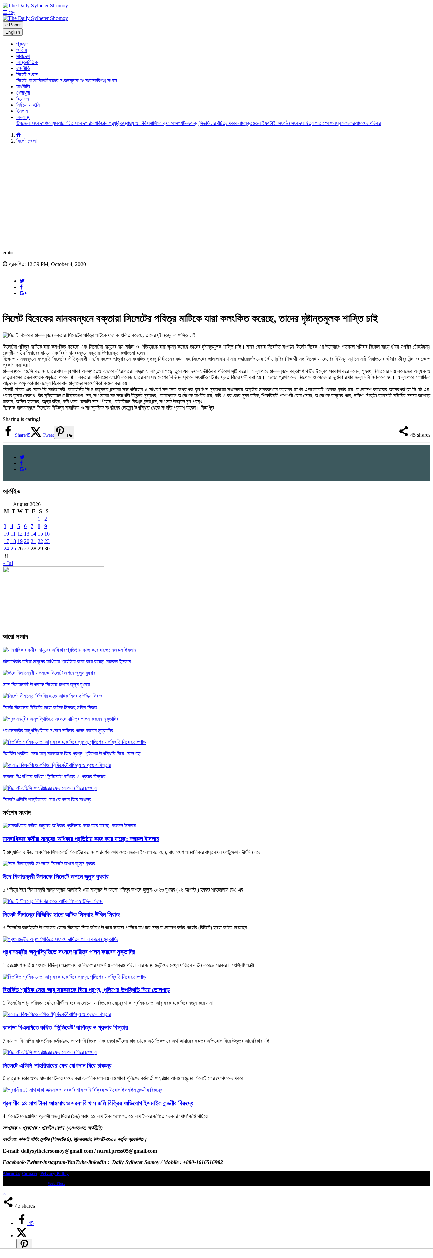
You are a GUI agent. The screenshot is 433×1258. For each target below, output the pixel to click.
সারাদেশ (23, 56)
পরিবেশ (91, 123)
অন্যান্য (23, 117)
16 (47, 534)
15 (40, 534)
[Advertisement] (216, 196)
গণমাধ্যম (50, 123)
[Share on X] (21, 1235)
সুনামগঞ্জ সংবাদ (82, 80)
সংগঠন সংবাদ (289, 123)
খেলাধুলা (23, 93)
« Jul (8, 563)
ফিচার (211, 123)
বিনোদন (22, 99)
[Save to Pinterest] (24, 1246)
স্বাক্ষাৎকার (345, 123)
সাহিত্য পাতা (312, 123)
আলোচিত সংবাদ (71, 123)
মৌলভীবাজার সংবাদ (53, 80)
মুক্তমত (251, 123)
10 (6, 534)
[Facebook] (21, 287)
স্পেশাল (329, 123)
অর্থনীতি (23, 86)
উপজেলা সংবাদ (29, 123)
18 (13, 541)
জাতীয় (21, 50)
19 (20, 541)
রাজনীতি (23, 68)
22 (40, 541)
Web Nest (56, 1183)
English (12, 32)
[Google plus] (23, 293)
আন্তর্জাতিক (27, 62)
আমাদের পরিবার (368, 123)
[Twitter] (22, 281)
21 (33, 541)
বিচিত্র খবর (225, 123)
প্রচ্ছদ (22, 44)
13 (26, 534)
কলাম (239, 123)
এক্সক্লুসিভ (196, 123)
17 (6, 541)
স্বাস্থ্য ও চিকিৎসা (138, 123)
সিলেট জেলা (26, 80)
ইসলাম (22, 111)
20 (26, 541)
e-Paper (13, 24)
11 (13, 534)
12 (20, 534)
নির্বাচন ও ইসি (28, 105)
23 (47, 541)
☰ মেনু (9, 12)
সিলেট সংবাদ (27, 74)
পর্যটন (182, 123)
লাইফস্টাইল (268, 123)
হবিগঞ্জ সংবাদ (106, 80)
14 (33, 534)
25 (13, 548)
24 (6, 548)
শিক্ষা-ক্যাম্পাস (165, 123)
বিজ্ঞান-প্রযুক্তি (110, 123)
